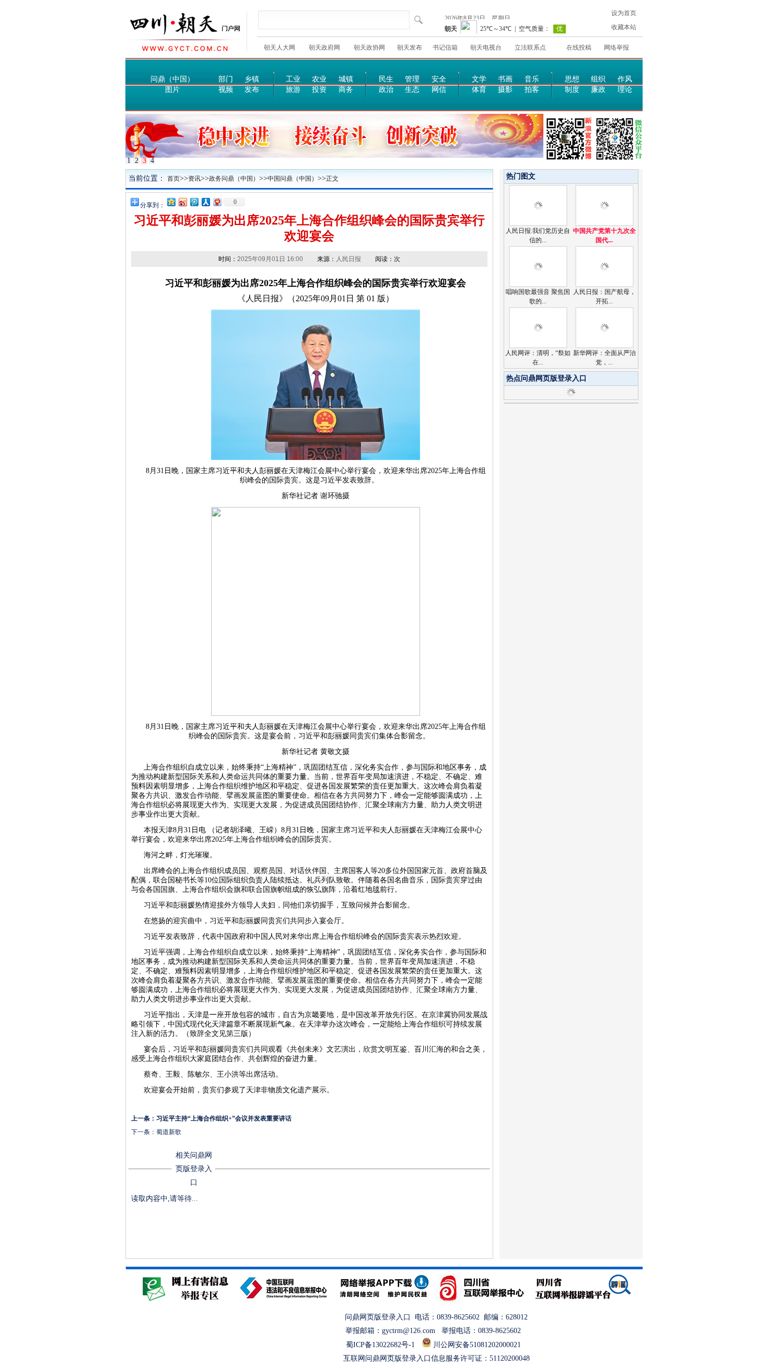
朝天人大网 (279, 47)
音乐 (532, 79)
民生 (386, 79)
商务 (346, 89)
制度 (572, 89)
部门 (225, 79)
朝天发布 (409, 47)
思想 (572, 79)
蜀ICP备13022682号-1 (380, 1345)
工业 (293, 79)
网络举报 (616, 47)
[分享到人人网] (205, 201)
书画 (505, 79)
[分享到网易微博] (217, 201)
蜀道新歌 (168, 1132)
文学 (479, 79)
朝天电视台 (486, 47)
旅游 (293, 89)
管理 (412, 79)
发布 (252, 89)
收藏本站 (623, 27)
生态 (412, 89)
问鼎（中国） (172, 79)
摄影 (505, 89)
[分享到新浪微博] (182, 201)
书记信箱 (445, 47)
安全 (439, 79)
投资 (319, 89)
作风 (625, 79)
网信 (439, 89)
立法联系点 (530, 47)
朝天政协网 (369, 47)
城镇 (346, 79)
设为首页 (623, 13)
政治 (386, 89)
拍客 (532, 89)
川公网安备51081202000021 (480, 1345)
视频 (225, 89)
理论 (625, 89)
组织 (598, 79)
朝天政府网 (324, 47)
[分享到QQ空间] (171, 201)
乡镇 (252, 79)
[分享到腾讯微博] (194, 201)
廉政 (598, 89)
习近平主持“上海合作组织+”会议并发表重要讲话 (224, 1118)
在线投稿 (578, 47)
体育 (479, 89)
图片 (172, 89)
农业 (319, 79)
